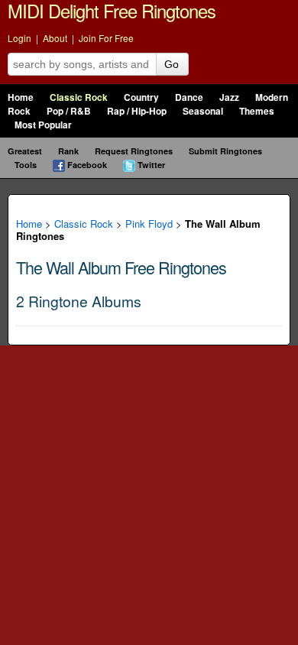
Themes (256, 111)
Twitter (151, 164)
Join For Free (106, 37)
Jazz (229, 97)
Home (21, 97)
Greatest (25, 151)
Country (141, 97)
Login (19, 37)
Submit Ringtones (225, 151)
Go (171, 64)
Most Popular (43, 124)
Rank (68, 151)
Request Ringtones (134, 151)
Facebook (87, 164)
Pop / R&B (69, 111)
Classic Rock (79, 97)
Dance (189, 97)
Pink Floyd (149, 223)
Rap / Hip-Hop (137, 111)
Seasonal (203, 111)
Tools (26, 164)
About (55, 37)
